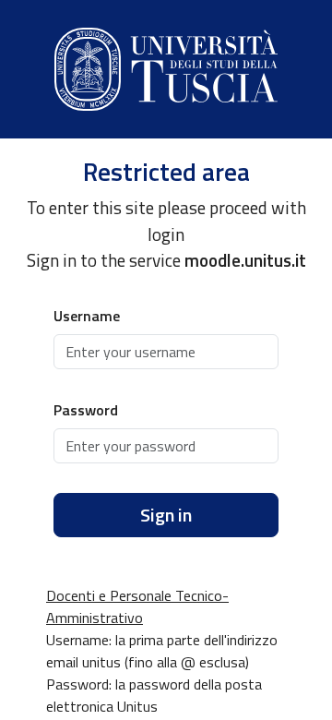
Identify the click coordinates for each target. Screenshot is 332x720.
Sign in (166, 514)
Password (85, 410)
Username (86, 316)
